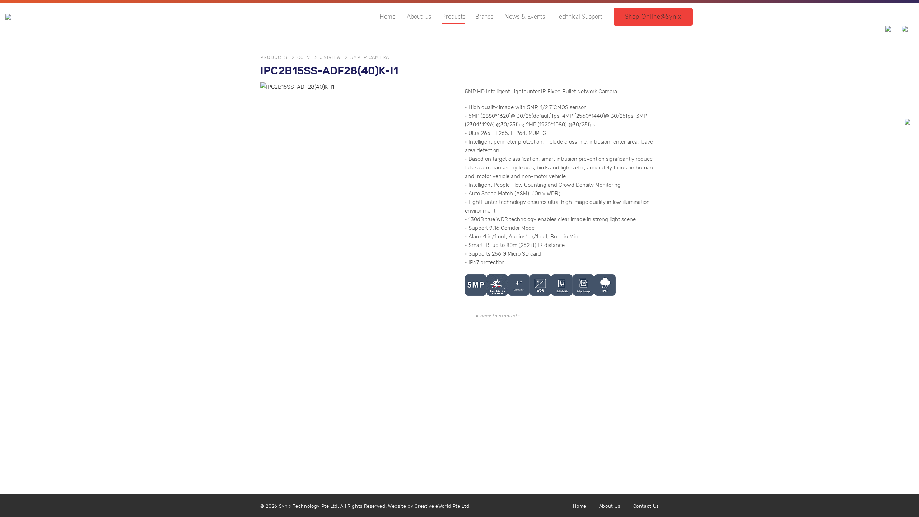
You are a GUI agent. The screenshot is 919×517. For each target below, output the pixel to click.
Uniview (330, 57)
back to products (500, 316)
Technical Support (579, 17)
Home (387, 17)
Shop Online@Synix (653, 17)
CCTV (303, 57)
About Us (419, 17)
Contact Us (646, 506)
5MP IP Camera (369, 57)
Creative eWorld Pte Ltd (442, 506)
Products (453, 17)
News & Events (524, 17)
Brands (484, 17)
